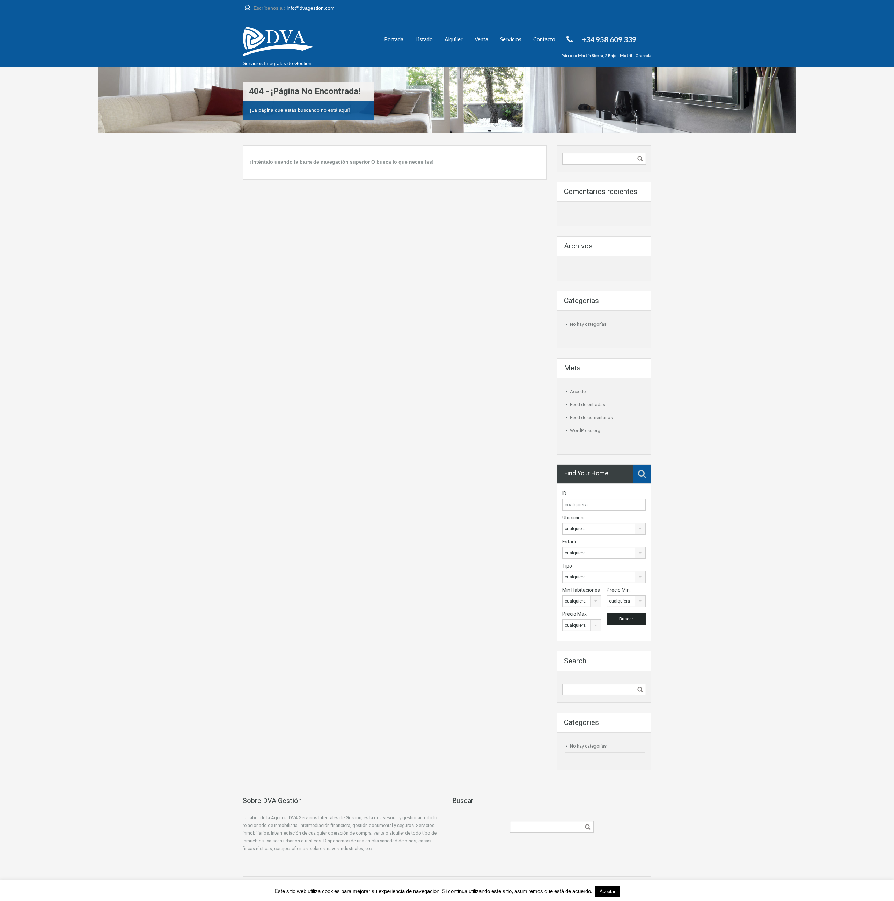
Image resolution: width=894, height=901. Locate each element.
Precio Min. (619, 590)
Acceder (578, 391)
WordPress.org (585, 430)
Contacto (544, 39)
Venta (481, 39)
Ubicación (573, 517)
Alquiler (454, 39)
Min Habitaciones (581, 590)
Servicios (510, 39)
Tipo (567, 566)
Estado (570, 542)
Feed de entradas (587, 404)
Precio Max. (575, 614)
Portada (393, 39)
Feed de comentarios (591, 417)
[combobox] (604, 529)
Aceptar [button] (607, 891)
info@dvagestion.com (311, 8)
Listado (424, 39)
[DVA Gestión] (278, 45)
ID (564, 493)
